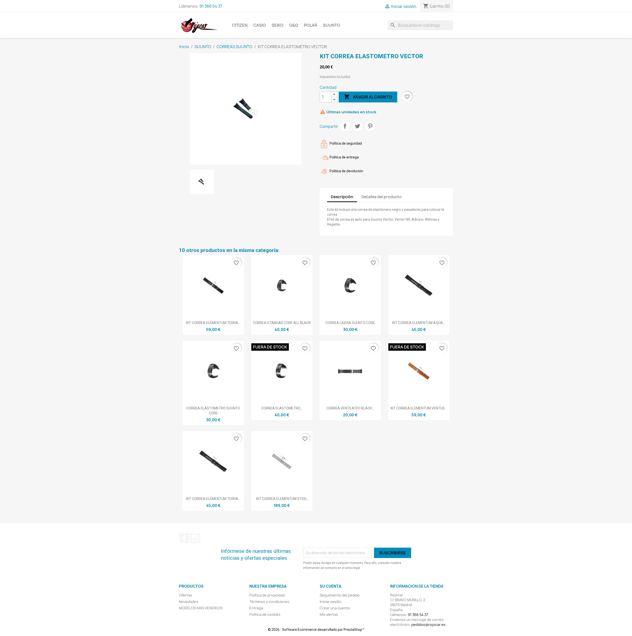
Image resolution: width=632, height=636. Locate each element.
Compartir (345, 126)
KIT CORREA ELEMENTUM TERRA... (213, 323)
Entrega (256, 608)
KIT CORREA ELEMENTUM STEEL (281, 499)
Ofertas (185, 595)
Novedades (188, 601)
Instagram (195, 538)
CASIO (259, 25)
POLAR (310, 25)
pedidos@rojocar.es (428, 624)
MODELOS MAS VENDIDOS (200, 608)
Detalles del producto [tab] (381, 196)
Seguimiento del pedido (340, 595)
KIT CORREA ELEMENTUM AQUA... (418, 323)
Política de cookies (264, 614)
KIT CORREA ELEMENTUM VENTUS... (419, 408)
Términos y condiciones (269, 601)
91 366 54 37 (210, 6)
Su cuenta (330, 586)
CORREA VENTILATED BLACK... (350, 408)
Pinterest (370, 126)
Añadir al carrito (368, 97)
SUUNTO (331, 25)
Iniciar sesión (331, 601)
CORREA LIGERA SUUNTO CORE (350, 323)
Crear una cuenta (335, 608)
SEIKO (277, 25)
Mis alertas (329, 614)
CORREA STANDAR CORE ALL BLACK (282, 323)
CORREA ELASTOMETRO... (281, 408)
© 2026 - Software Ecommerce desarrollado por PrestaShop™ (316, 630)
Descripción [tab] (342, 196)
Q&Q (293, 25)
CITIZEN (240, 25)
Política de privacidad (267, 595)
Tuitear (357, 126)
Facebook (184, 538)
